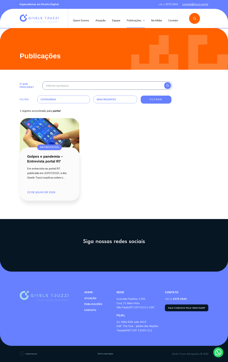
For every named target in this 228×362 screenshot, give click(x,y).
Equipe (116, 20)
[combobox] (59, 99)
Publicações (134, 20)
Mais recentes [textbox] (106, 99)
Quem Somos (81, 20)
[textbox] (59, 99)
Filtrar (156, 99)
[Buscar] (194, 18)
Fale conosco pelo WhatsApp (186, 308)
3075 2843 (168, 4)
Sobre (88, 292)
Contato (173, 20)
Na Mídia (156, 20)
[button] (218, 352)
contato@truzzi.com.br (195, 4)
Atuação (100, 20)
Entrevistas (49, 147)
